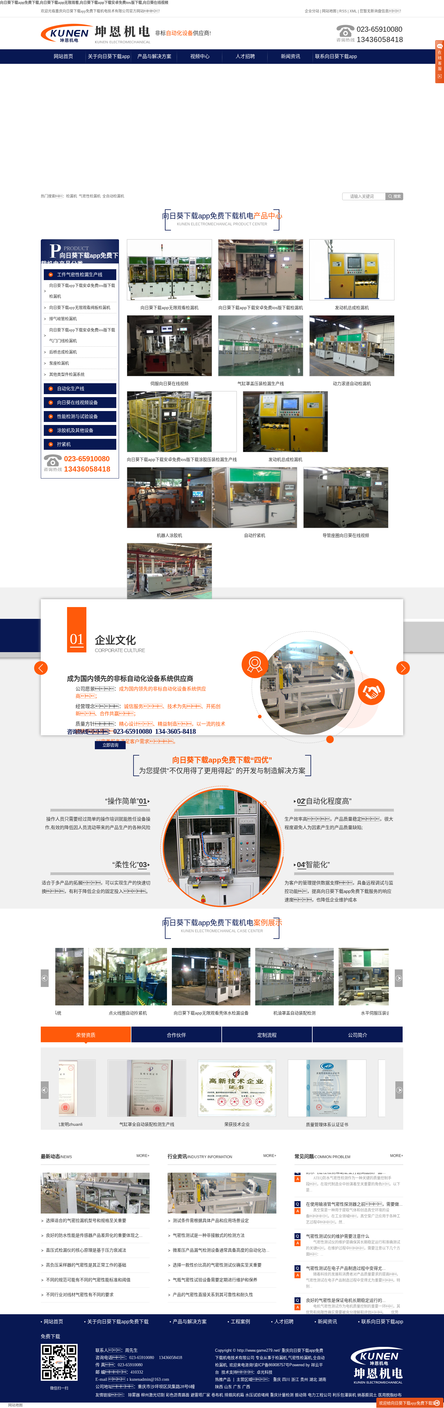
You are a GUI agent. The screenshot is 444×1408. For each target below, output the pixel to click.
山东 (228, 1386)
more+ (143, 1156)
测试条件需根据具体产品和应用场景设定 (211, 1220)
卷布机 (217, 1395)
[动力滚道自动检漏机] (351, 345)
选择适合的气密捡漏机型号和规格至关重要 (86, 1220)
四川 (286, 1379)
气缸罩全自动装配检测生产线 (107, 1124)
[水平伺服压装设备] (354, 976)
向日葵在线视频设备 (77, 402)
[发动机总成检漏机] (351, 269)
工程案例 (240, 1321)
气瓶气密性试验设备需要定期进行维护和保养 (215, 1279)
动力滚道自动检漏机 (352, 383)
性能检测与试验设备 (77, 416)
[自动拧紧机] (254, 497)
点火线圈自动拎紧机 (104, 1013)
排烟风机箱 (234, 1395)
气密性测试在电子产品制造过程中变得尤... (346, 1244)
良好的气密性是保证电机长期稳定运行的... (346, 1276)
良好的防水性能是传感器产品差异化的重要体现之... (94, 1235)
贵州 (304, 1379)
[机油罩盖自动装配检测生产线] (271, 976)
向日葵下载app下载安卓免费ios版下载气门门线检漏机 (82, 335)
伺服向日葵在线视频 (169, 383)
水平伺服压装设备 (354, 1013)
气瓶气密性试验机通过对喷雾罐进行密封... (346, 1308)
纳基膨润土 (367, 1395)
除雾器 (134, 1395)
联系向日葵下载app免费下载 (336, 59)
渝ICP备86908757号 (271, 1365)
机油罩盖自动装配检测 (271, 1013)
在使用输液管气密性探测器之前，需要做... (354, 1180)
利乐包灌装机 (344, 1395)
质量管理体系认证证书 (288, 1124)
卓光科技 (264, 1372)
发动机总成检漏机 (352, 307)
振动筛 (301, 1395)
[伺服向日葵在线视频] (169, 345)
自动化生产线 (70, 388)
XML (353, 11)
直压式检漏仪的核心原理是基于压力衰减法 (86, 1250)
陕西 (219, 1386)
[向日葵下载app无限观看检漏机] (169, 269)
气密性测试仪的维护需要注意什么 (337, 1212)
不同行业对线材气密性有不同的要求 (80, 1294)
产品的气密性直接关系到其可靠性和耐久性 (213, 1294)
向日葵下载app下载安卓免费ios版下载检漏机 (82, 291)
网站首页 (63, 56)
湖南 (322, 1379)
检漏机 (71, 196)
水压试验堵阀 (257, 1395)
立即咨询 (110, 745)
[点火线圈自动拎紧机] (104, 976)
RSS (343, 11)
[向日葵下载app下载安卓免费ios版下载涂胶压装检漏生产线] (182, 421)
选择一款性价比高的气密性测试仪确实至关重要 (217, 1265)
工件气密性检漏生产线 (79, 274)
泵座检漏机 (59, 363)
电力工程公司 (319, 1395)
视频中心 (200, 56)
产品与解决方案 (154, 56)
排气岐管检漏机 (63, 318)
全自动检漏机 (113, 196)
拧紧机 (64, 444)
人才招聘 (245, 56)
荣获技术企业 (198, 1124)
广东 (237, 1386)
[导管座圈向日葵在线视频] (345, 497)
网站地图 (329, 11)
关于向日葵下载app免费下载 (109, 59)
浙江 (295, 1379)
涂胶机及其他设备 (75, 430)
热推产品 (223, 1379)
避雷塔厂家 (200, 1395)
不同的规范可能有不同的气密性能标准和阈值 (88, 1279)
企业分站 (312, 11)
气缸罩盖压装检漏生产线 (260, 383)
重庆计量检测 (282, 1395)
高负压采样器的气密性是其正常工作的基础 (86, 1265)
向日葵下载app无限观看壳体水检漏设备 (187, 1013)
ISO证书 (378, 1124)
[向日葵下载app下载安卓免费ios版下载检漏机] (260, 269)
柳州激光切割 (153, 1395)
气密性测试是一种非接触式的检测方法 (209, 1235)
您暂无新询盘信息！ (381, 11)
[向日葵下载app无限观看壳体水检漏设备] (187, 976)
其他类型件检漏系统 (67, 374)
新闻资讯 (290, 56)
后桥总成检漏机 (63, 352)
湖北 (313, 1379)
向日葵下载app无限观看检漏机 (169, 307)
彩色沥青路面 (177, 1395)
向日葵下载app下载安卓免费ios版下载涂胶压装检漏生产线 (182, 459)
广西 (246, 1386)
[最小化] (437, 1403)
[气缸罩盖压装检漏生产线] (260, 345)
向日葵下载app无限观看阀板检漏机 (79, 307)
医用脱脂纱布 (390, 1395)
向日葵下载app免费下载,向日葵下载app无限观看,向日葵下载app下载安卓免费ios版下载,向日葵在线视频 (84, 3)
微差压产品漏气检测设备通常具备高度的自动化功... (221, 1250)
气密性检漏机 (90, 196)
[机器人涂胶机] (169, 497)
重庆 (277, 1379)
